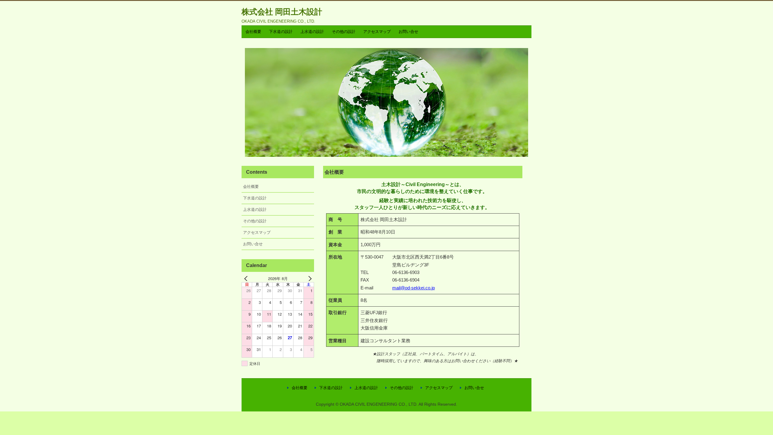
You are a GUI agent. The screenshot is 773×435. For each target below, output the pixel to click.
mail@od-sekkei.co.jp (413, 287)
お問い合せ (408, 31)
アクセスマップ (377, 31)
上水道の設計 (312, 31)
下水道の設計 (281, 31)
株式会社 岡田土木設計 (282, 11)
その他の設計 (343, 31)
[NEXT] (308, 278)
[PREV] (247, 278)
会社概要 (253, 31)
